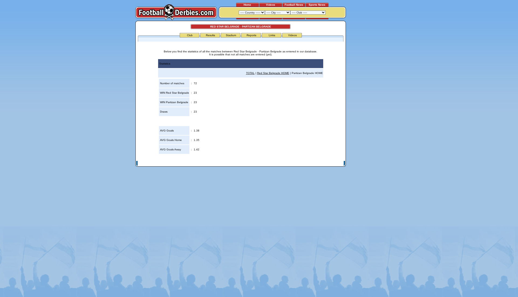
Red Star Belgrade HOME (273, 73)
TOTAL (250, 73)
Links (272, 35)
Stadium (231, 35)
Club (190, 35)
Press (293, 163)
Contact (336, 163)
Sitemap (322, 163)
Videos (270, 4)
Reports (251, 35)
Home (247, 4)
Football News (294, 4)
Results (210, 35)
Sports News (317, 4)
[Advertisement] (366, 102)
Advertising (279, 163)
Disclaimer (307, 163)
